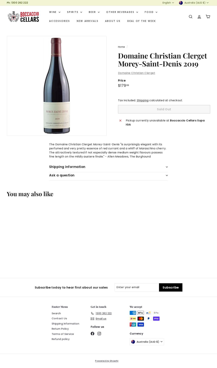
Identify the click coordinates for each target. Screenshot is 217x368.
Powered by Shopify (106, 360)
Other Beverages (120, 12)
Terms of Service (63, 334)
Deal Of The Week (141, 21)
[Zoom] (56, 85)
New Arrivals (87, 21)
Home (121, 47)
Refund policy (61, 339)
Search (56, 313)
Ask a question (62, 175)
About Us (112, 21)
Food (150, 12)
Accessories (59, 21)
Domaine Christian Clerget (136, 73)
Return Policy (60, 328)
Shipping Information (65, 323)
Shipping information (67, 167)
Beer (93, 12)
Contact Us (59, 318)
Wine (53, 12)
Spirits (73, 12)
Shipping (143, 100)
